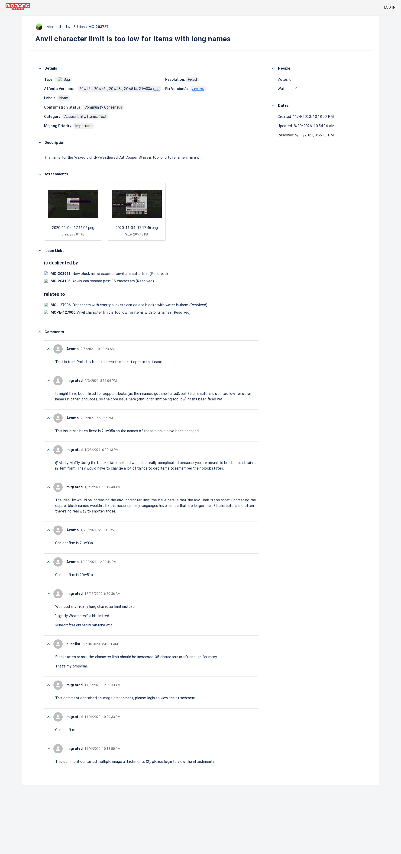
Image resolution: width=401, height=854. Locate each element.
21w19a (198, 89)
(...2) (156, 89)
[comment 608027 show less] (48, 530)
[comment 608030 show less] (48, 418)
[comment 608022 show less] (48, 717)
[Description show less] (40, 142)
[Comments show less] (40, 332)
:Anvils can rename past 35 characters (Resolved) (102, 281)
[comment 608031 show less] (48, 380)
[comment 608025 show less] (48, 593)
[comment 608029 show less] (48, 449)
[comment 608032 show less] (48, 349)
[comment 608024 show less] (48, 644)
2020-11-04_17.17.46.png (137, 228)
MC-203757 (98, 27)
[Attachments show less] (40, 174)
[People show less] (273, 68)
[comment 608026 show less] (48, 562)
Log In (389, 7)
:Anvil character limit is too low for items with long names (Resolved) (121, 312)
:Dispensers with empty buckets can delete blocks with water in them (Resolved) (129, 305)
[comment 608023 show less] (48, 685)
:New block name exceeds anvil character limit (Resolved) (109, 273)
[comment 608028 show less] (48, 487)
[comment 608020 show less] (48, 748)
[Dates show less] (273, 105)
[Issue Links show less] (40, 250)
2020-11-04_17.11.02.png (73, 228)
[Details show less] (40, 68)
